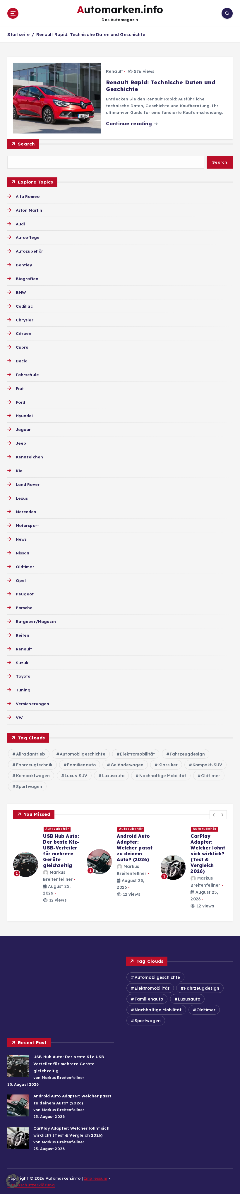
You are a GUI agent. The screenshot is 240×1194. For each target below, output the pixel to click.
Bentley (24, 264)
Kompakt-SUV (207, 765)
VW (19, 717)
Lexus (22, 498)
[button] (214, 814)
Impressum (95, 1178)
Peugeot (25, 593)
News (21, 539)
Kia (19, 470)
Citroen (23, 333)
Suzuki (23, 662)
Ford (20, 402)
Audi (20, 223)
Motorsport (27, 525)
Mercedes (26, 511)
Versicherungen (32, 703)
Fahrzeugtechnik (34, 765)
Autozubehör (29, 251)
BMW (21, 292)
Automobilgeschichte (82, 754)
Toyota (23, 676)
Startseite (18, 34)
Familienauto (81, 765)
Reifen (22, 635)
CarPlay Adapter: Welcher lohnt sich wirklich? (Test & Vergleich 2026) (208, 853)
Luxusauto (113, 775)
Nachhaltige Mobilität (162, 775)
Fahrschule (27, 374)
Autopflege (28, 237)
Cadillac (24, 306)
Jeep (21, 443)
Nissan (22, 552)
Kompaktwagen (33, 775)
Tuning (23, 689)
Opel (21, 580)
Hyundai (24, 415)
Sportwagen (29, 786)
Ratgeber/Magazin (36, 621)
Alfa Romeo (28, 196)
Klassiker (168, 765)
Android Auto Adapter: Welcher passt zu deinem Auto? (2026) (134, 847)
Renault (114, 71)
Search (26, 144)
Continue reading (129, 123)
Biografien (27, 278)
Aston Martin (29, 210)
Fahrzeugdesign (187, 754)
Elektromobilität (137, 754)
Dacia (22, 360)
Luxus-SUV (76, 775)
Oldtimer (25, 566)
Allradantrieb (30, 754)
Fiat (20, 388)
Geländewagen (127, 765)
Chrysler (24, 319)
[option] (46, 864)
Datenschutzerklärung (31, 1184)
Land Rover (28, 484)
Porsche (24, 607)
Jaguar (23, 429)
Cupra (22, 347)
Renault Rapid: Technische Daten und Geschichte (90, 34)
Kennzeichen (29, 456)
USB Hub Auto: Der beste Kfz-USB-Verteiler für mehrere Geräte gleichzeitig (61, 850)
